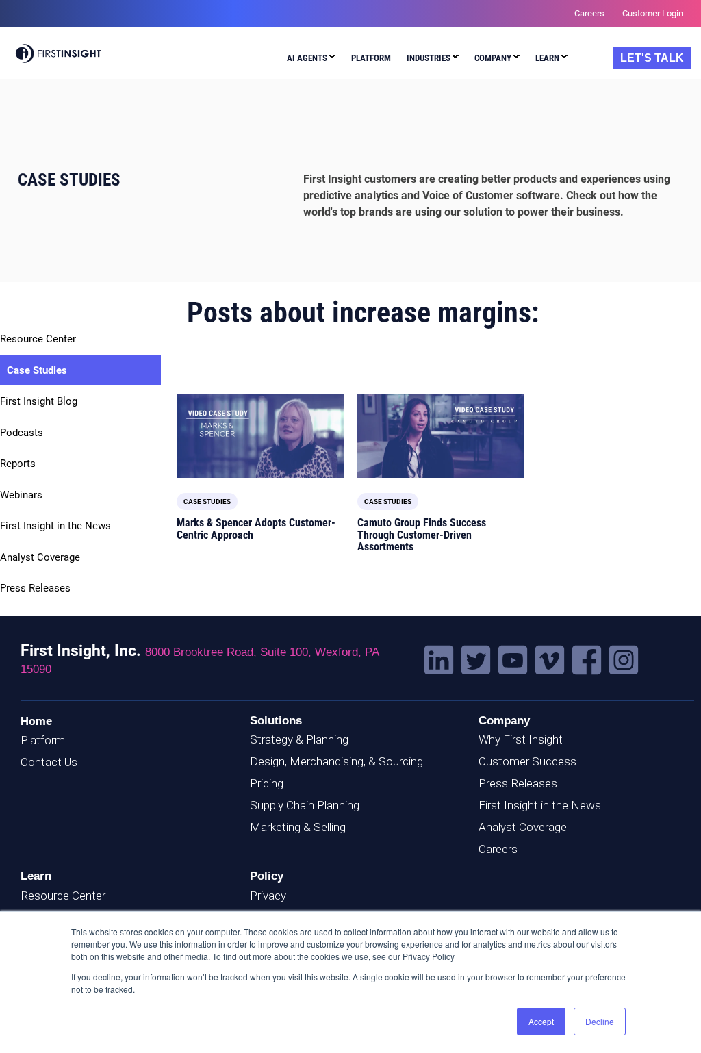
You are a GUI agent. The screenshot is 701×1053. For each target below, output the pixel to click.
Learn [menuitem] (547, 58)
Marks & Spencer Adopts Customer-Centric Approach (256, 529)
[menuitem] (311, 60)
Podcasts (21, 433)
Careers (498, 849)
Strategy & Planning (299, 739)
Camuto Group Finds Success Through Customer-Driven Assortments (421, 534)
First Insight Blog (38, 401)
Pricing (266, 783)
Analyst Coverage (40, 557)
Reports (18, 463)
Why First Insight (521, 739)
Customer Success (527, 761)
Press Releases (35, 588)
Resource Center (38, 339)
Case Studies (37, 370)
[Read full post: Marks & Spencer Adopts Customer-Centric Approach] (260, 436)
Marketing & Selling (298, 827)
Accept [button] (541, 1021)
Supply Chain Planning (304, 805)
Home (36, 721)
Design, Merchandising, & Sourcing (336, 761)
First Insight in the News (55, 526)
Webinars (21, 495)
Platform (43, 740)
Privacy (268, 895)
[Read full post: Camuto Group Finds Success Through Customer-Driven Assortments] (440, 436)
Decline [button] (599, 1021)
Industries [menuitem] (428, 58)
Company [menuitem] (492, 58)
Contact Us (49, 762)
